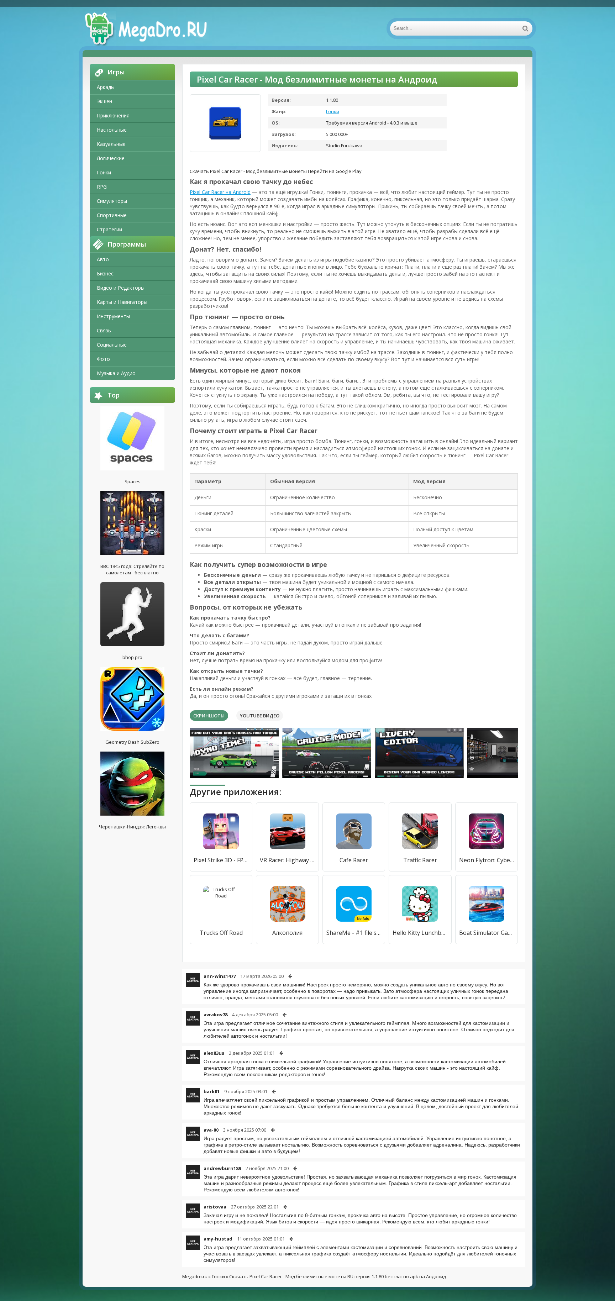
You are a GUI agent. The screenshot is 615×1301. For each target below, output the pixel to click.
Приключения (113, 115)
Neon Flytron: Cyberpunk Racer (486, 860)
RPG (102, 186)
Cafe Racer (354, 860)
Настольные (112, 129)
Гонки (104, 172)
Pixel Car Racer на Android (220, 192)
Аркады (106, 87)
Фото (103, 358)
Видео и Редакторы (120, 287)
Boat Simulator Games (486, 933)
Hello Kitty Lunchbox (420, 933)
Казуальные (111, 144)
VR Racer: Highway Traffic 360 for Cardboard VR (287, 860)
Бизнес (105, 273)
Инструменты (113, 316)
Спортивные (112, 215)
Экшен (104, 101)
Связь (104, 330)
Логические (111, 158)
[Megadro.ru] (154, 28)
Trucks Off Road (221, 933)
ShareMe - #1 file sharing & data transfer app (353, 933)
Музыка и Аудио (116, 373)
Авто (103, 259)
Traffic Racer (420, 860)
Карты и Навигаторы (122, 302)
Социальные (112, 344)
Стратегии (109, 229)
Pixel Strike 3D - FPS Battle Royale (221, 860)
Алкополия (287, 933)
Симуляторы (112, 200)
